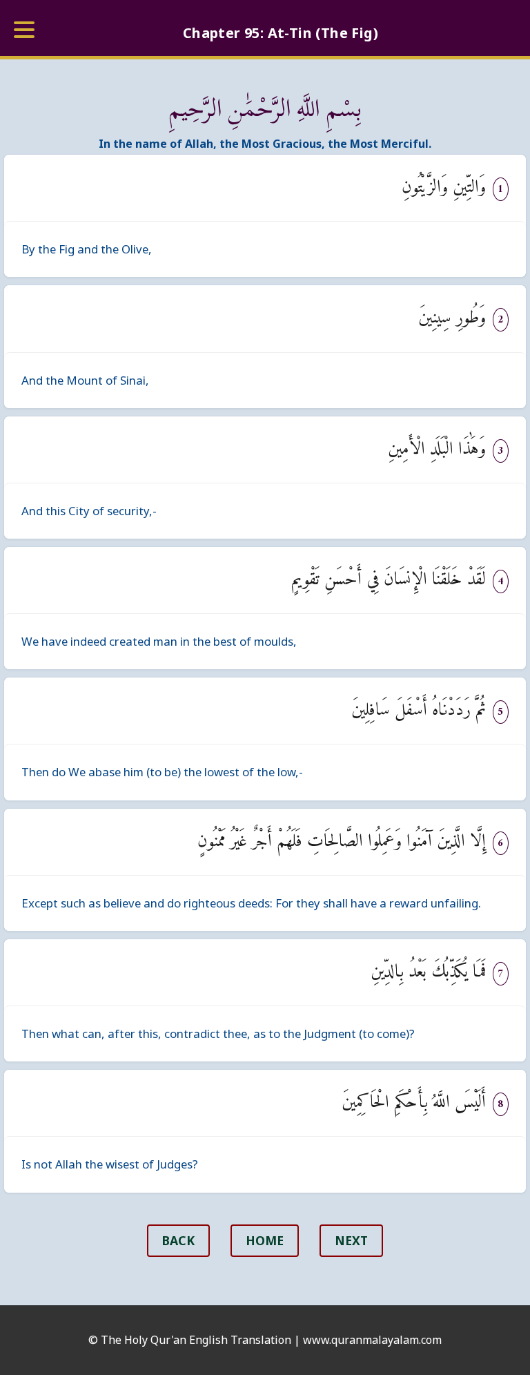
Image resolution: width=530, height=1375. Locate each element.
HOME (265, 1240)
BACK (178, 1240)
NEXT (351, 1240)
